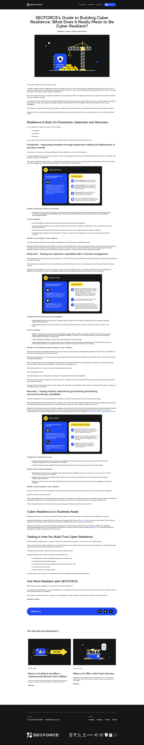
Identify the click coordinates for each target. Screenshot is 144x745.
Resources (91, 4)
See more (31, 685)
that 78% (97, 527)
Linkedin (91, 720)
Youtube (99, 720)
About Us (99, 4)
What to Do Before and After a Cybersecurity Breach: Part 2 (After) (47, 675)
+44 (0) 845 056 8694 (35, 720)
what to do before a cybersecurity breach (102, 411)
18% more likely (83, 520)
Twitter (107, 720)
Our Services (82, 4)
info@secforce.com (52, 720)
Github (114, 720)
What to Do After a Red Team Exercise (93, 673)
